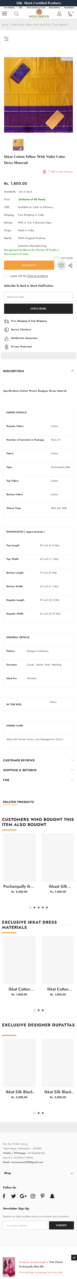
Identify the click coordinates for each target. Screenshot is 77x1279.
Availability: (10, 191)
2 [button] (34, 907)
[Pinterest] (42, 1196)
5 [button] (47, 907)
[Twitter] (13, 1196)
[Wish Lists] (61, 265)
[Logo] (39, 14)
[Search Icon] (20, 13)
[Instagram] (33, 1196)
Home (5, 25)
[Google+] (23, 1196)
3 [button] (39, 907)
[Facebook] (4, 1196)
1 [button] (30, 907)
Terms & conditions (37, 276)
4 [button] (43, 907)
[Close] (74, 1257)
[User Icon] (59, 14)
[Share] (69, 265)
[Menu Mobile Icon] (4, 13)
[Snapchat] (52, 1196)
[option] (38, 95)
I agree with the (17, 276)
